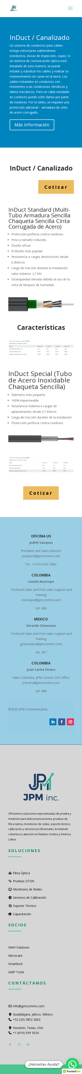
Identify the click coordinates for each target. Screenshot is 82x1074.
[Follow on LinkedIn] (52, 721)
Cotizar (56, 187)
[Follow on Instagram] (70, 721)
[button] (72, 1064)
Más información (31, 125)
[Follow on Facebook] (61, 721)
